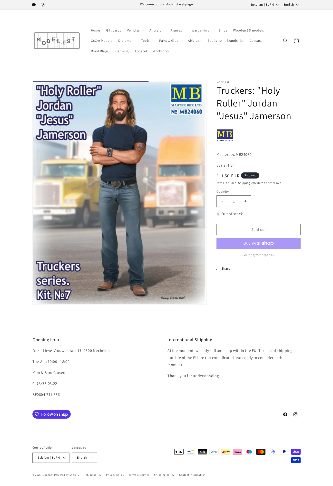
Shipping (244, 183)
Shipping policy (164, 474)
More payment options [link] (259, 255)
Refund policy (92, 474)
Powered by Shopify (66, 474)
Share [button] (225, 268)
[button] (135, 30)
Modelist (48, 474)
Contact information (192, 474)
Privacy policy (115, 474)
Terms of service (139, 474)
